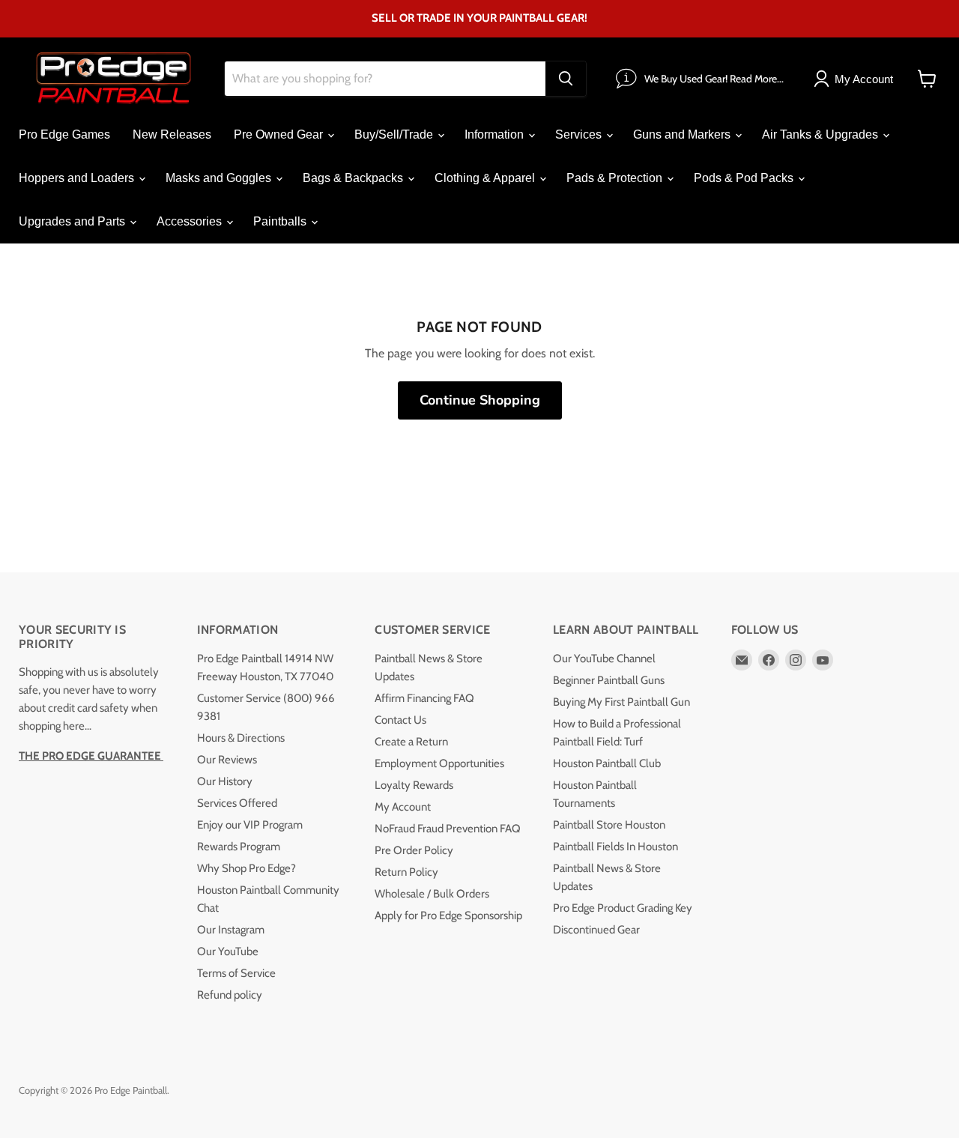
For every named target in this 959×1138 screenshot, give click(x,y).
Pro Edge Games (64, 134)
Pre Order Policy (414, 850)
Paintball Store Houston (609, 825)
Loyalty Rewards (414, 785)
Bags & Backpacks (354, 178)
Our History (224, 781)
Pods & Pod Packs (745, 178)
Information (496, 134)
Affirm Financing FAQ (424, 698)
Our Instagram (230, 929)
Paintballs (281, 221)
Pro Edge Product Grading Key (622, 908)
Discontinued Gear (596, 929)
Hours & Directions (241, 738)
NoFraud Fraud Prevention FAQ (448, 828)
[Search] (565, 78)
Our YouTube (227, 951)
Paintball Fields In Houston (615, 846)
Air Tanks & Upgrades (821, 134)
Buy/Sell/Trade (395, 134)
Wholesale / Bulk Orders (432, 894)
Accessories (191, 221)
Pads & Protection (615, 178)
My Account (403, 807)
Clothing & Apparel (486, 178)
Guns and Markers (683, 134)
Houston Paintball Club (607, 763)
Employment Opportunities (439, 763)
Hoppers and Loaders (78, 178)
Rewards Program (238, 846)
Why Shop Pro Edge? (246, 868)
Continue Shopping (480, 400)
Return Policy (406, 872)
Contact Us (400, 720)
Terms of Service (236, 973)
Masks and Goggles (220, 178)
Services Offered (237, 803)
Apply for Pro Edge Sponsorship (448, 915)
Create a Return (411, 741)
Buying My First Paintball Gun (621, 702)
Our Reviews (227, 759)
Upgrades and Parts (73, 221)
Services (580, 134)
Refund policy (229, 995)
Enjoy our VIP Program (250, 825)
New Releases (172, 134)
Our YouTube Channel (604, 658)
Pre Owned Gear (280, 134)
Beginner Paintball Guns (609, 680)
